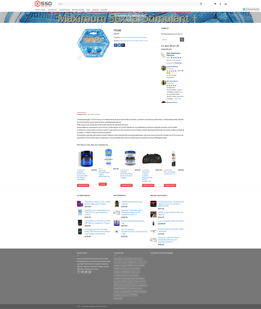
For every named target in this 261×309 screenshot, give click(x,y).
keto (138, 272)
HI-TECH (139, 20)
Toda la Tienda (40, 10)
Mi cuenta (104, 10)
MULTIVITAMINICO (138, 278)
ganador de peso (126, 268)
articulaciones (138, 258)
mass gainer (117, 278)
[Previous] (77, 169)
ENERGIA (130, 265)
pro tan (140, 288)
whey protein (118, 298)
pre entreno (133, 288)
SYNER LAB (142, 292)
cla (145, 262)
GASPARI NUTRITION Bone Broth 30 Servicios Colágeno (126, 174)
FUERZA (116, 268)
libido (137, 40)
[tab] (81, 114)
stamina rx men (143, 40)
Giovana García (172, 102)
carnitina (140, 262)
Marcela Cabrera (172, 81)
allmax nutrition (118, 258)
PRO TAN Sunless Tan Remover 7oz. (170, 173)
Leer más (102, 184)
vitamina (125, 295)
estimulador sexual (125, 40)
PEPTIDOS (117, 285)
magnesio (125, 275)
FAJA (136, 265)
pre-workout (126, 285)
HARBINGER (125, 272)
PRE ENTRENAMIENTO (121, 288)
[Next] (183, 169)
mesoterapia (126, 278)
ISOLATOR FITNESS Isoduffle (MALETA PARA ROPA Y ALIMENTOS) (147, 176)
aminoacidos (128, 258)
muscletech (117, 282)
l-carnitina (117, 275)
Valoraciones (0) (94, 114)
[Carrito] (226, 4)
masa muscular (133, 275)
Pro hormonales (142, 37)
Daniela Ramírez (172, 66)
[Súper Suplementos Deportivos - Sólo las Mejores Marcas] (44, 4)
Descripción (81, 114)
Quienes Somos (65, 10)
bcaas (120, 262)
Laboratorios (52, 10)
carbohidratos (132, 262)
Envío (88, 10)
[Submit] (182, 39)
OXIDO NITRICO (140, 282)
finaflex (142, 265)
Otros (135, 37)
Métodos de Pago (78, 10)
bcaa (115, 262)
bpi (125, 262)
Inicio (120, 20)
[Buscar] (201, 4)
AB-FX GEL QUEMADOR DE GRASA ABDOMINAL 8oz (104, 173)
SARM (136, 292)
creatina (123, 265)
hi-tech (133, 40)
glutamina (117, 272)
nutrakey (130, 282)
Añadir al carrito (83, 185)
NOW (124, 282)
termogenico (118, 295)
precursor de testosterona (138, 285)
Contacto (95, 10)
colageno (116, 265)
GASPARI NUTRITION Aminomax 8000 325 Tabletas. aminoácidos (82, 175)
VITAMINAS (133, 295)
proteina (116, 292)
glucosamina (136, 268)
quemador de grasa (126, 292)
